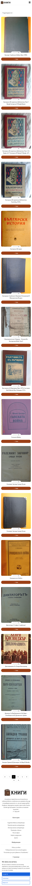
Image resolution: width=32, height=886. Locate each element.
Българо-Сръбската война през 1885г (16, 55)
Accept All (5, 874)
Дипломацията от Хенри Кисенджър (16, 666)
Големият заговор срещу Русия (16, 484)
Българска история (16, 249)
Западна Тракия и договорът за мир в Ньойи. (16, 762)
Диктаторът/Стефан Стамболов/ (16, 625)
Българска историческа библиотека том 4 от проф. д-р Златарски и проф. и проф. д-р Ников (16, 153)
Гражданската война (16, 578)
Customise (5, 878)
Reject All (5, 882)
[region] (16, 872)
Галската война (16, 437)
